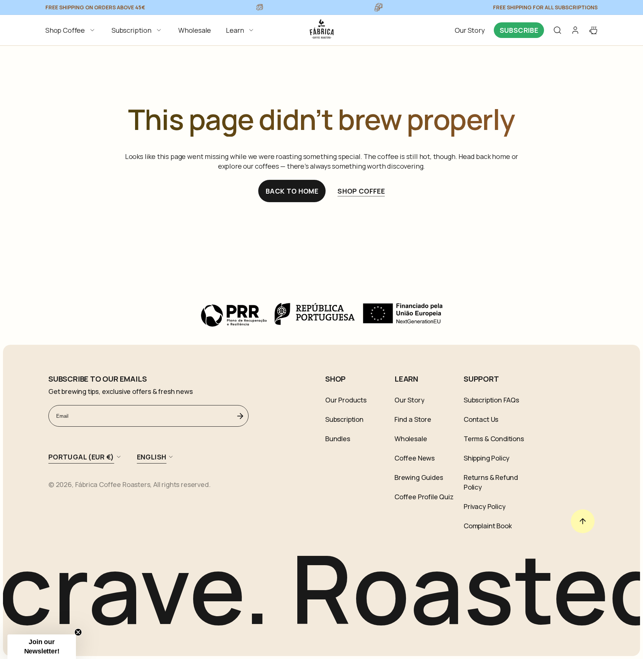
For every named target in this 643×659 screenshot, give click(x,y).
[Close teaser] (78, 632)
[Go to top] (583, 521)
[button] (71, 30)
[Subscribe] (240, 416)
